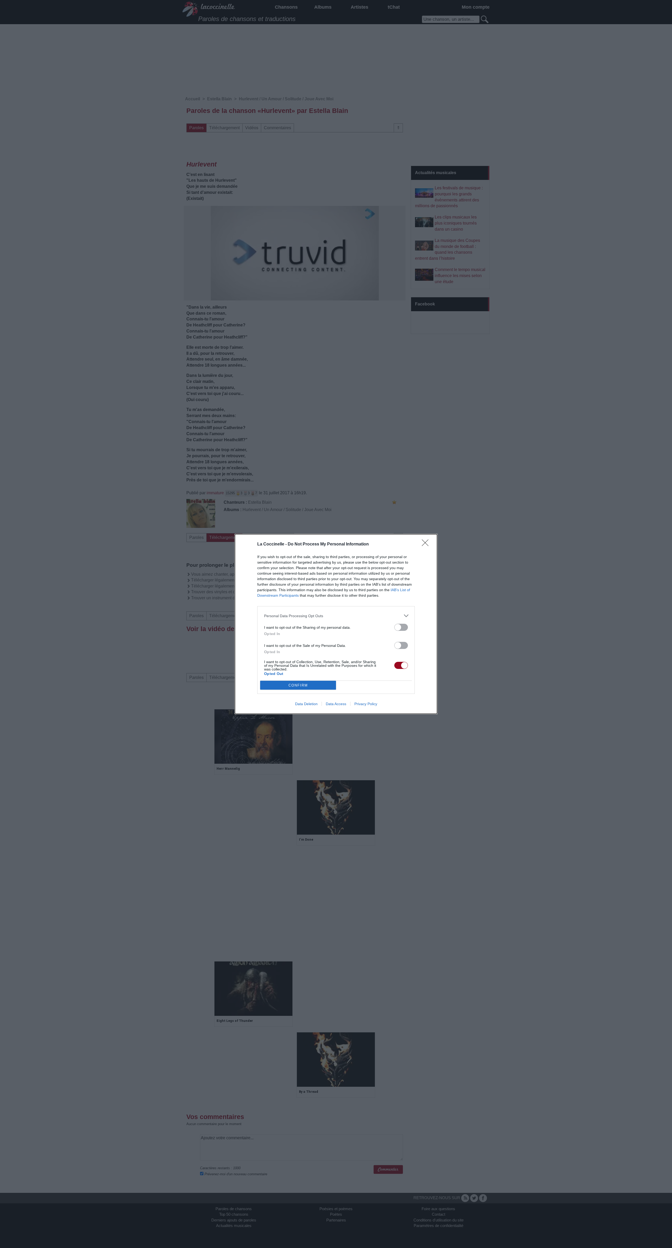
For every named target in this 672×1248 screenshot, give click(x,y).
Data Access (336, 704)
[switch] (401, 627)
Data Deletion (306, 704)
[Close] (427, 544)
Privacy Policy (365, 704)
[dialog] (336, 624)
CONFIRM (298, 685)
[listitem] (336, 615)
